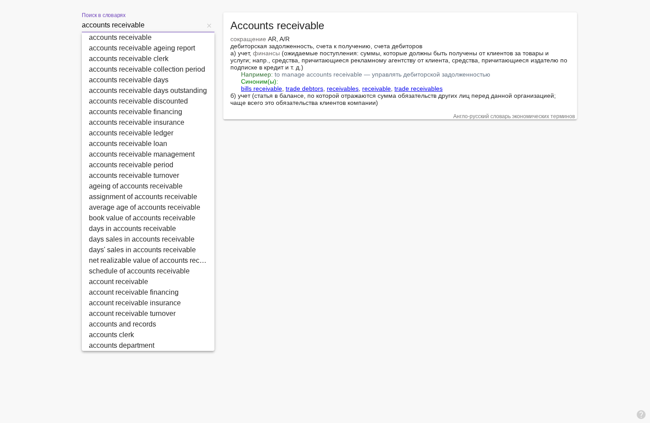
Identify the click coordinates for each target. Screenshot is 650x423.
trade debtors (304, 88)
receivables (343, 88)
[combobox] (143, 25)
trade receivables (418, 88)
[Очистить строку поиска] (209, 25)
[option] (148, 37)
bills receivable (261, 88)
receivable (376, 88)
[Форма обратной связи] (641, 414)
